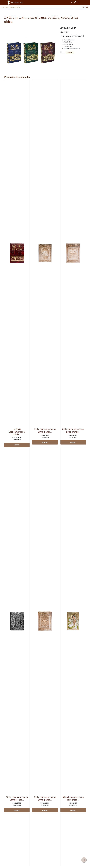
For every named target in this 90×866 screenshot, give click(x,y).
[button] (8, 51)
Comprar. (69, 52)
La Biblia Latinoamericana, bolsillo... (17, 432)
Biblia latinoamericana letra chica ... (73, 798)
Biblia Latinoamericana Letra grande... (45, 430)
